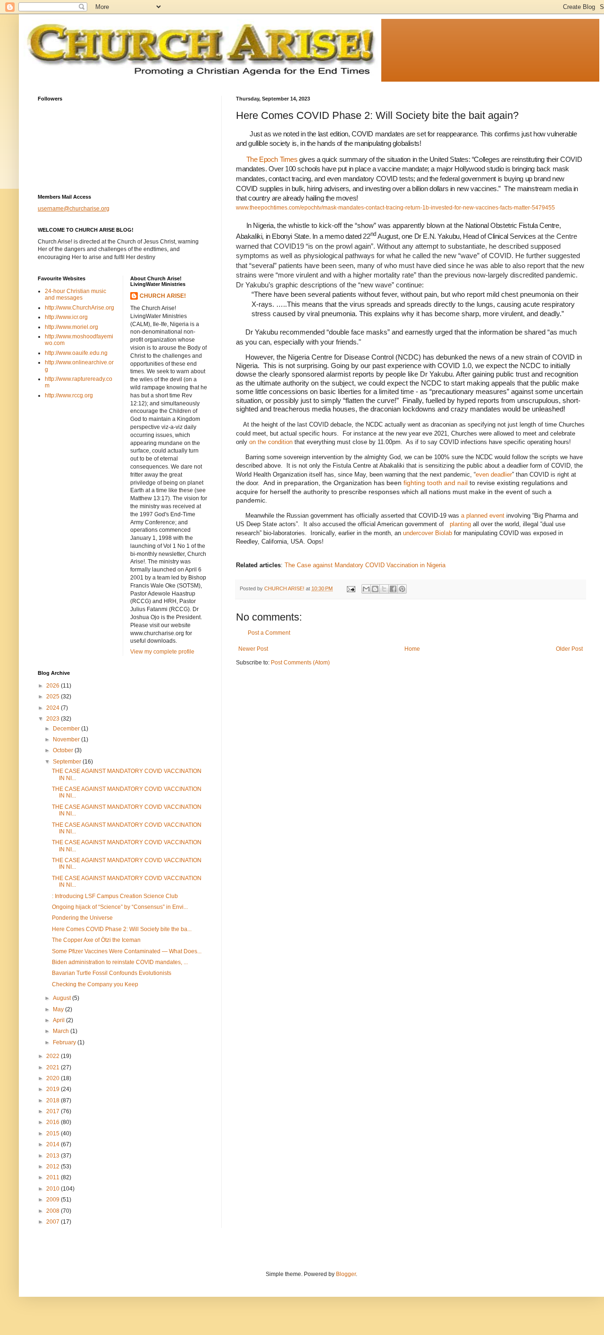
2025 (53, 696)
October (64, 750)
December (67, 728)
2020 (53, 1078)
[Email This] (366, 589)
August (62, 998)
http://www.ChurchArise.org (79, 307)
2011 (53, 1177)
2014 (53, 1144)
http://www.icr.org (66, 317)
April (59, 1020)
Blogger (346, 1274)
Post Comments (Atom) (300, 662)
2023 (53, 718)
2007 (53, 1221)
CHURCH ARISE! (163, 296)
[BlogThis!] (375, 589)
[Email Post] (350, 588)
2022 (53, 1056)
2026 (53, 685)
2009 (53, 1199)
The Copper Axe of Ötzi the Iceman (96, 940)
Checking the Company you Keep (95, 984)
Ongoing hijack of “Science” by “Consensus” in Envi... (120, 907)
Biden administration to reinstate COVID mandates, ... (120, 962)
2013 (53, 1155)
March (61, 1031)
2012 (53, 1166)
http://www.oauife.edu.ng (76, 353)
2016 (53, 1122)
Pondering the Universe (82, 918)
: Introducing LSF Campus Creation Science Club (115, 896)
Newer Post (253, 649)
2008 (53, 1211)
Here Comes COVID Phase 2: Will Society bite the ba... (122, 929)
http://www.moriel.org (71, 327)
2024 (53, 708)
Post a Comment (269, 633)
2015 (53, 1133)
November (67, 739)
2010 (53, 1188)
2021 (53, 1067)
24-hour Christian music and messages (75, 294)
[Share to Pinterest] (402, 589)
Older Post (569, 649)
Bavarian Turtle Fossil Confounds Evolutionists (111, 973)
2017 (53, 1111)
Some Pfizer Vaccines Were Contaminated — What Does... (126, 951)
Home (412, 649)
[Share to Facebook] (393, 589)
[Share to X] (384, 589)
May (59, 1009)
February (65, 1042)
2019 (53, 1089)
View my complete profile (162, 651)
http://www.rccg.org (69, 395)
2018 (53, 1100)
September (68, 761)
